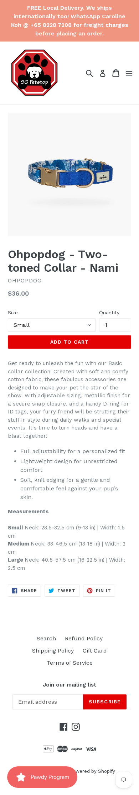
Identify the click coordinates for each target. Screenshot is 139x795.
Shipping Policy (53, 650)
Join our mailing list (69, 685)
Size (13, 312)
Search (46, 638)
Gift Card (95, 650)
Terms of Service (70, 662)
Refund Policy (84, 638)
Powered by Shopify (92, 771)
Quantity (109, 312)
